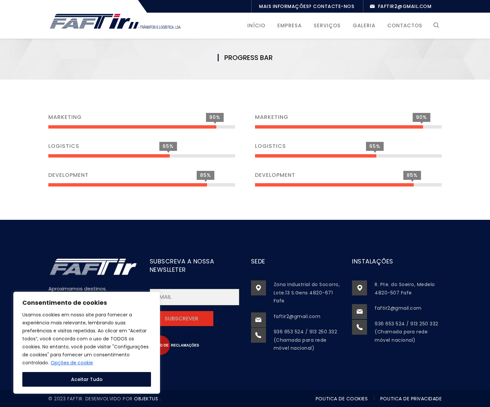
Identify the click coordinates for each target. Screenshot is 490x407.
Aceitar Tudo (87, 379)
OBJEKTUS (147, 398)
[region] (86, 343)
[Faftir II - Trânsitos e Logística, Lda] (115, 20)
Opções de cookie (72, 362)
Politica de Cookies (342, 398)
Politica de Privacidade (411, 398)
